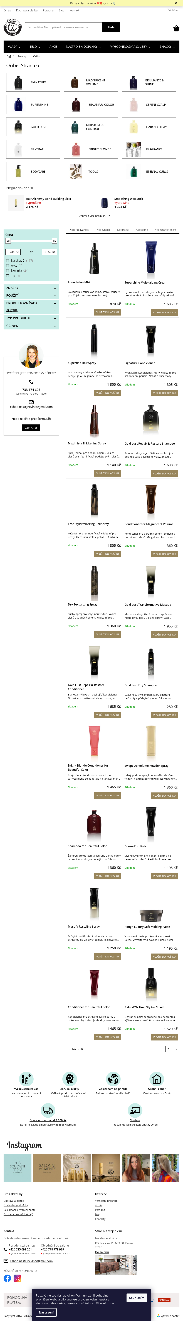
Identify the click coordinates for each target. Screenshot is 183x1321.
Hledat (111, 27)
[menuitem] (14, 47)
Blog (61, 10)
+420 (20, 1249)
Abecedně (142, 229)
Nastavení (46, 1312)
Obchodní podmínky (16, 1205)
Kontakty (100, 1219)
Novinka (19, 270)
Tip (15, 275)
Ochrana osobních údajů (18, 1214)
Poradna (48, 10)
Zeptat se (31, 427)
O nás (7, 10)
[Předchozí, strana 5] (168, 1049)
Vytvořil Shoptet (170, 1316)
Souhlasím (136, 1298)
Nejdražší (123, 229)
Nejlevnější (103, 229)
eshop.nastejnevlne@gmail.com (31, 407)
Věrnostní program (106, 1200)
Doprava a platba (27, 10)
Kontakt (74, 10)
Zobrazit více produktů (92, 215)
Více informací (105, 1303)
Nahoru (77, 1048)
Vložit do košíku (107, 312)
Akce (16, 265)
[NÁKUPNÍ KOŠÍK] (176, 28)
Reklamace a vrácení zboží (19, 1210)
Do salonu (102, 1252)
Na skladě (21, 260)
